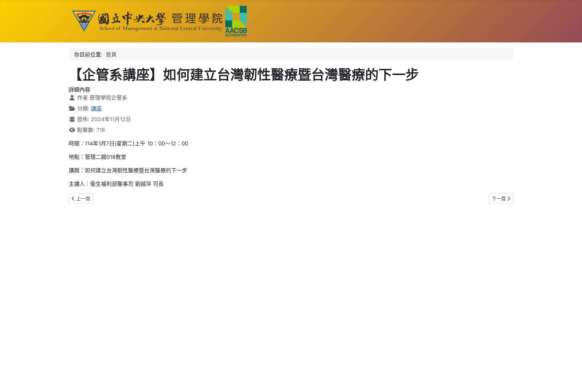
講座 (96, 108)
